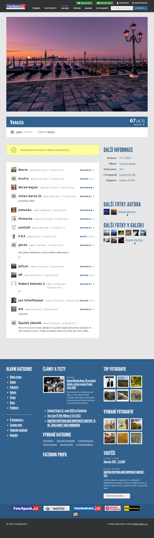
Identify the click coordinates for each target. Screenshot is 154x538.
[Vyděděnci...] (121, 233)
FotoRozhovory (85, 440)
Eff (20, 275)
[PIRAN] (106, 233)
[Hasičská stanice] (114, 240)
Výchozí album (127, 163)
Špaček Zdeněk (29, 323)
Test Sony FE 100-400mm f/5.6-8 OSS (64, 416)
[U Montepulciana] (114, 212)
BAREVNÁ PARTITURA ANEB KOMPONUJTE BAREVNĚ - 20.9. (124, 473)
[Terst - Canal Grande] (143, 233)
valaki (19, 132)
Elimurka (25, 218)
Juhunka (24, 210)
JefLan (23, 266)
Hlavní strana (16, 377)
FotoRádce (48, 440)
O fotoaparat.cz (16, 420)
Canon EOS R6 (127, 174)
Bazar (88, 8)
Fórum (77, 8)
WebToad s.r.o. (140, 523)
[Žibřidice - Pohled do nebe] (128, 233)
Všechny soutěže (115, 496)
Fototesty (51, 8)
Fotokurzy (102, 8)
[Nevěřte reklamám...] (136, 233)
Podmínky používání (18, 430)
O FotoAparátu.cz (84, 444)
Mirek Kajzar (28, 187)
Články (36, 8)
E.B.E (21, 236)
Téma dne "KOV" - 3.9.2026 (114, 461)
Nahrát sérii (86, 3)
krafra (23, 178)
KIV (20, 309)
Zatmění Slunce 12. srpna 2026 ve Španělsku (67, 411)
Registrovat (141, 3)
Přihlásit (124, 3)
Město (51, 132)
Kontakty (14, 435)
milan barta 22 (29, 196)
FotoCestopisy (50, 444)
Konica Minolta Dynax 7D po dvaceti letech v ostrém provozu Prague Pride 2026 (81, 384)
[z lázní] (106, 240)
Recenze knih (66, 444)
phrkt (22, 245)
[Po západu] (114, 233)
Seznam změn (16, 425)
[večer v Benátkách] (106, 212)
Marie (23, 170)
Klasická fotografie (66, 440)
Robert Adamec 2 (31, 284)
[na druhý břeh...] (121, 240)
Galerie (65, 8)
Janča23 (24, 227)
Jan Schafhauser (31, 300)
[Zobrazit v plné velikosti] (77, 64)
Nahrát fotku (106, 3)
